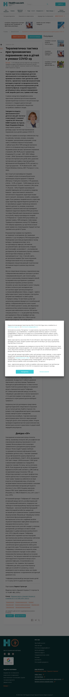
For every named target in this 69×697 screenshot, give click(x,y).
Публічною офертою (14, 327)
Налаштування (44, 372)
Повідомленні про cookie (22, 358)
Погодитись (24, 372)
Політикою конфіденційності (30, 327)
